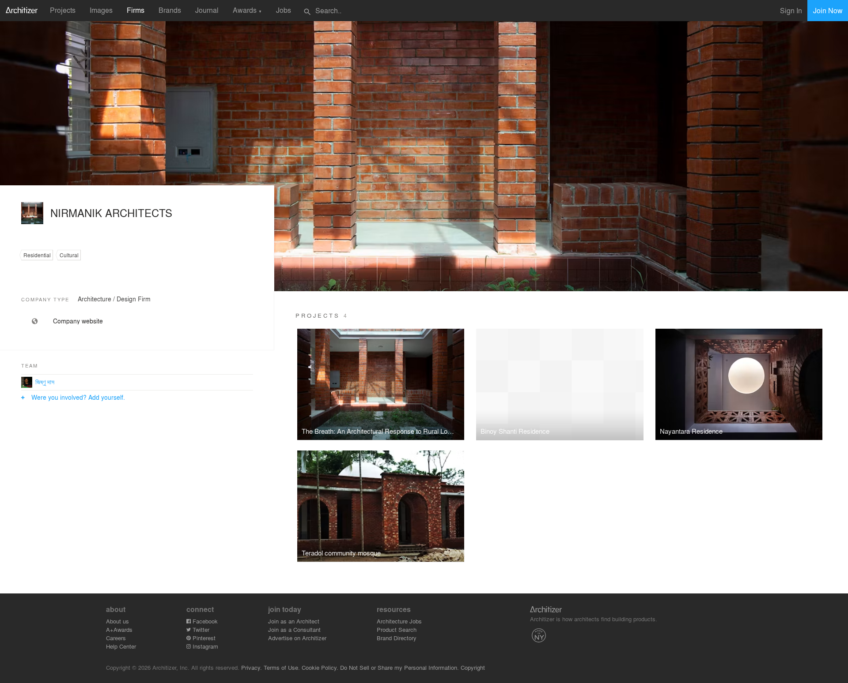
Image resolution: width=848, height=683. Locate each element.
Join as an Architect (293, 621)
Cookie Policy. (320, 667)
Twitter (200, 629)
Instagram (204, 646)
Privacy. (251, 667)
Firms (135, 10)
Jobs (283, 10)
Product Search (396, 629)
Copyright (473, 667)
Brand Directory (396, 638)
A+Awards (119, 629)
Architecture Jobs (399, 621)
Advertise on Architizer (297, 638)
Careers (116, 638)
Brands (170, 10)
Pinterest (203, 638)
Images (101, 10)
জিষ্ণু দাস (44, 381)
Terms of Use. (282, 667)
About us (117, 621)
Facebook (204, 621)
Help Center (121, 646)
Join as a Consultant (294, 629)
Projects (63, 10)
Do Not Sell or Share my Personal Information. (399, 667)
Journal (207, 10)
